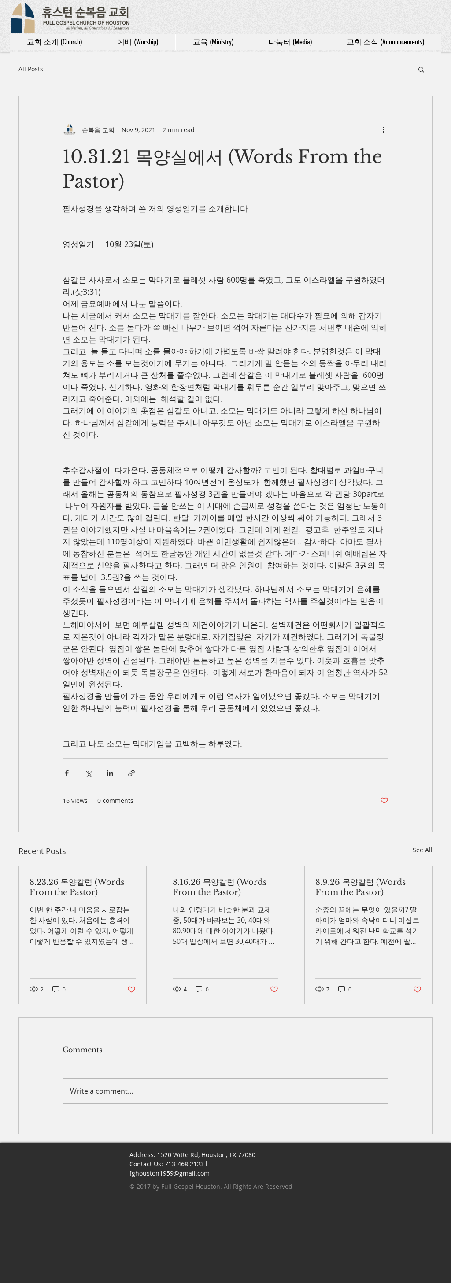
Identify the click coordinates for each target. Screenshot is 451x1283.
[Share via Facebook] (67, 773)
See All (423, 850)
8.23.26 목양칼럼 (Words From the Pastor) (77, 887)
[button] (421, 69)
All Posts (30, 69)
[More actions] (383, 129)
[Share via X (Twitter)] (88, 773)
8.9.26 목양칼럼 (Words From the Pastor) (360, 887)
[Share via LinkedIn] (110, 773)
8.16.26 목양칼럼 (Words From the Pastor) (219, 887)
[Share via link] (131, 773)
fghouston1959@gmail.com (169, 1173)
